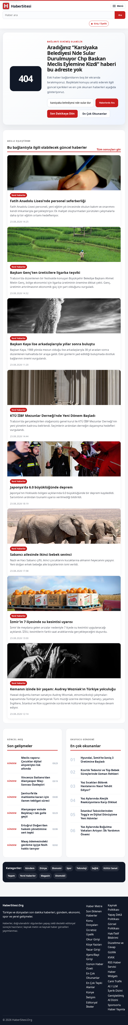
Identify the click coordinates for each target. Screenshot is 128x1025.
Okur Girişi (93, 939)
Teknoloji (82, 868)
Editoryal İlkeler (91, 1005)
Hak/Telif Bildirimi (113, 936)
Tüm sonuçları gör (109, 149)
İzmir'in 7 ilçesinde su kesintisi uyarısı (41, 622)
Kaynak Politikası (113, 907)
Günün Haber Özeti (94, 966)
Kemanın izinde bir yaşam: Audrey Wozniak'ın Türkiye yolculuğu (63, 689)
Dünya (43, 868)
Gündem (29, 868)
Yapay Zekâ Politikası (115, 917)
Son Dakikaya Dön (62, 113)
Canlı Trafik (115, 981)
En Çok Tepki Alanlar (94, 985)
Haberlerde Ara (106, 102)
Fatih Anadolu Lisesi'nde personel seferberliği (48, 201)
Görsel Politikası (113, 926)
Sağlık (95, 868)
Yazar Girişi (93, 949)
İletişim (90, 997)
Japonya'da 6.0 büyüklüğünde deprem (41, 487)
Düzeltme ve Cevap (116, 945)
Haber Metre (94, 906)
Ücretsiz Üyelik (91, 932)
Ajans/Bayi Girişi (92, 957)
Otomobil (60, 875)
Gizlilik (112, 952)
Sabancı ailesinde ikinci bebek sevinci (41, 554)
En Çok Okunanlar (94, 114)
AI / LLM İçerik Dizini (115, 988)
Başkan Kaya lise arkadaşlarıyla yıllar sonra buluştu (52, 344)
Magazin (45, 875)
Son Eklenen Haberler (94, 913)
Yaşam (11, 875)
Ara (120, 15)
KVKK (111, 957)
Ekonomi (57, 868)
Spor (69, 868)
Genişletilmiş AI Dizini (116, 998)
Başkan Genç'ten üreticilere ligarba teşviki (45, 272)
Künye (90, 992)
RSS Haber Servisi (114, 965)
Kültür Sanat (111, 868)
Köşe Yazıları (94, 944)
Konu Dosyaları (92, 923)
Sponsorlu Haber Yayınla (116, 1007)
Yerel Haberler (19, 195)
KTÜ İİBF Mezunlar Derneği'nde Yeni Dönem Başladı (52, 415)
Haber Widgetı (113, 974)
